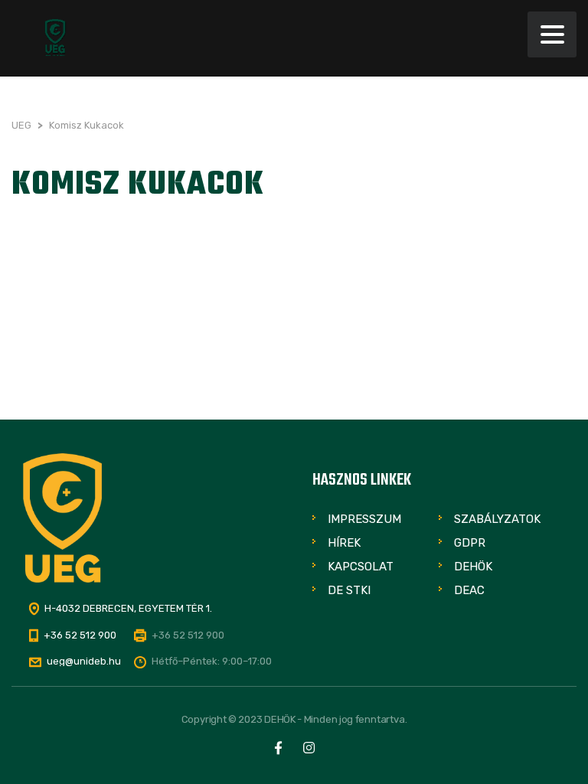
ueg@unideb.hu (84, 661)
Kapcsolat (361, 566)
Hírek (344, 543)
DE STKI (349, 590)
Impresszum (364, 519)
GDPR (469, 543)
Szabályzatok (497, 519)
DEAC (469, 590)
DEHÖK (473, 566)
